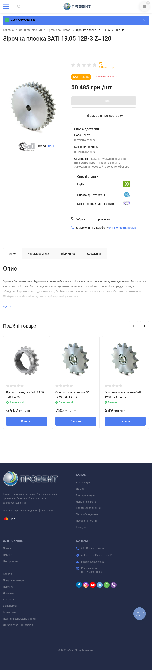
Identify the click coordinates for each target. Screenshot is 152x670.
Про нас (7, 548)
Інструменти (83, 527)
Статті (6, 567)
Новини (7, 554)
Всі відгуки (9, 612)
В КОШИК (103, 101)
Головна (8, 30)
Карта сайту (49, 510)
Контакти (8, 599)
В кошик (26, 421)
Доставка (8, 593)
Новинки (8, 586)
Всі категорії (10, 605)
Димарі (80, 489)
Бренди (7, 573)
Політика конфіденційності (19, 618)
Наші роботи (10, 561)
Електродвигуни (86, 495)
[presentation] (133, 325)
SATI (51, 146)
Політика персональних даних (20, 510)
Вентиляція (83, 482)
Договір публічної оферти (18, 624)
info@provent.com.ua (92, 561)
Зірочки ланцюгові (59, 30)
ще (5, 306)
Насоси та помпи (86, 520)
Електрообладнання (88, 508)
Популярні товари (13, 580)
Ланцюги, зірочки (30, 30)
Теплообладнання (87, 514)
